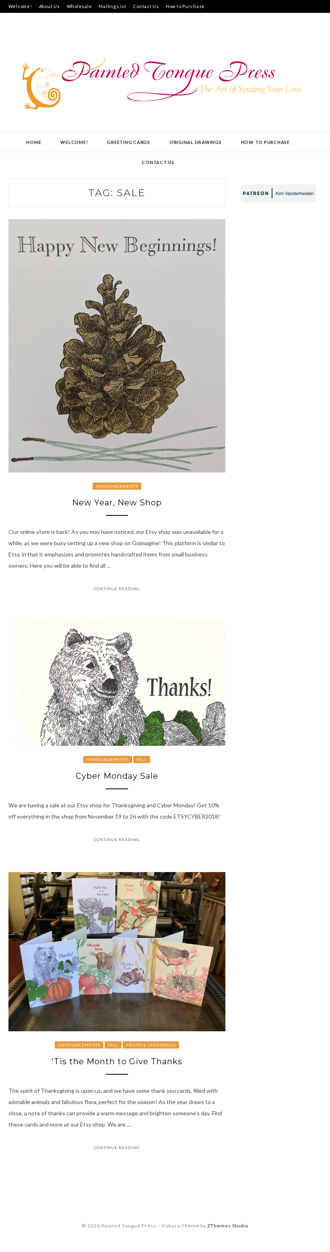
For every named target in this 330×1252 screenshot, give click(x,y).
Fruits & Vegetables (151, 1045)
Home (33, 142)
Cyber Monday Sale (117, 776)
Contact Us (146, 6)
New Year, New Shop (117, 502)
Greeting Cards (128, 142)
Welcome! (20, 6)
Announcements (117, 486)
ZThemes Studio (227, 1226)
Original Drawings (195, 142)
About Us (49, 6)
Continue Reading (117, 588)
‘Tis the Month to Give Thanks (117, 1061)
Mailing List (112, 6)
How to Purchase (185, 6)
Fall (141, 759)
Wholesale (79, 6)
